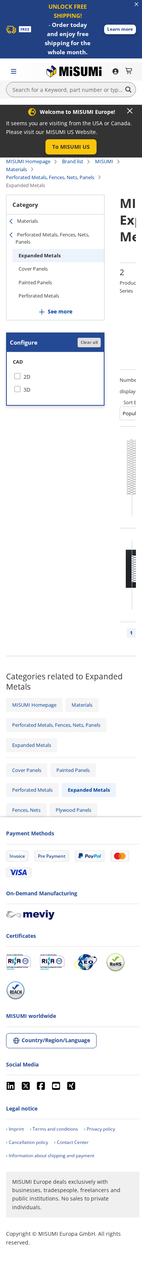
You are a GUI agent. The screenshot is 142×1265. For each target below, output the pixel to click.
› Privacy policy (99, 1129)
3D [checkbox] (26, 389)
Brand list (72, 161)
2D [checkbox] (26, 376)
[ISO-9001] (18, 962)
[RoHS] (115, 962)
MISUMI (104, 161)
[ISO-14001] (52, 962)
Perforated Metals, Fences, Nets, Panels (50, 177)
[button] (120, 29)
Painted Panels (35, 282)
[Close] (130, 111)
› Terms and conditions (54, 1129)
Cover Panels (33, 268)
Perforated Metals (39, 295)
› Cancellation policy (27, 1142)
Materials (16, 169)
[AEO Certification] (85, 962)
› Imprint (15, 1129)
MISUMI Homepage (28, 161)
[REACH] (15, 990)
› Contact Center (71, 1142)
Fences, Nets (26, 810)
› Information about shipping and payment (50, 1155)
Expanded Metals (40, 255)
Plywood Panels (73, 810)
